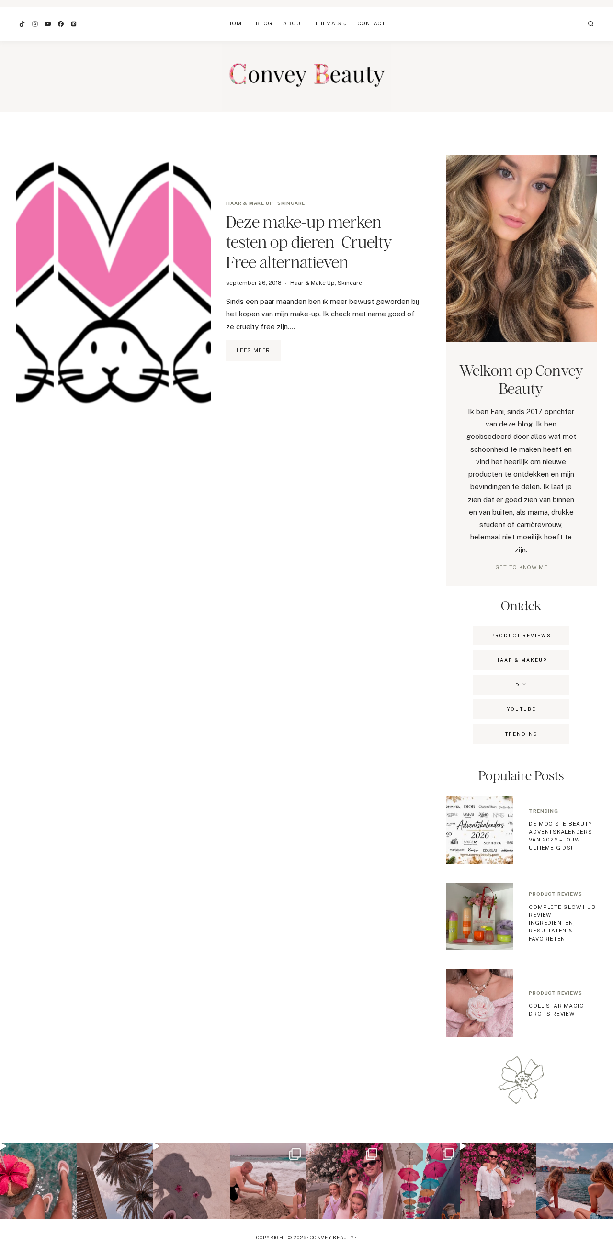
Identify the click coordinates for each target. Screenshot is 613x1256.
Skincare (291, 203)
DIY (521, 684)
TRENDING (521, 734)
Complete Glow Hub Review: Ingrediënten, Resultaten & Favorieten (562, 923)
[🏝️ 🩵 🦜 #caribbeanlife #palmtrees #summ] (115, 1181)
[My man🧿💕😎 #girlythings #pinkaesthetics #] (498, 1181)
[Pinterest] (73, 24)
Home (236, 23)
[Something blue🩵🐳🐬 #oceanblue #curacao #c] (421, 1181)
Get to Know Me (521, 567)
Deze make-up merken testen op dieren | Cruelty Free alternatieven (309, 242)
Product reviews (555, 894)
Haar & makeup (521, 659)
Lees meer (259, 354)
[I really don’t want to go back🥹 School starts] (38, 1181)
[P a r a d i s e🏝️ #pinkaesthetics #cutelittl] (574, 1181)
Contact (371, 23)
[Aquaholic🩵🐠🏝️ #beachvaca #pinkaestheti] (191, 1181)
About (293, 23)
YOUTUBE (521, 709)
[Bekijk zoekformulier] (591, 24)
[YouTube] (48, 24)
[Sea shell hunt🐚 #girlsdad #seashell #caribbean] (268, 1181)
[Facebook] (61, 24)
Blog (264, 23)
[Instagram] (35, 24)
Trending (543, 811)
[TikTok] (22, 24)
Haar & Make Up (249, 203)
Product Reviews (521, 635)
